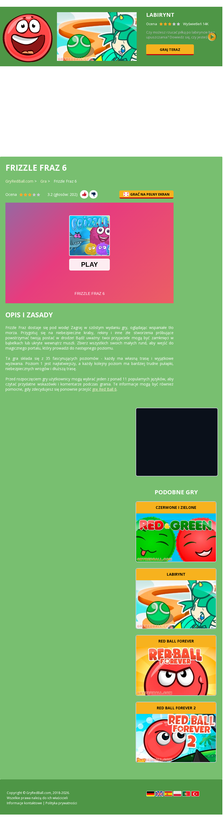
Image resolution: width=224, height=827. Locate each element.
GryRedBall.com (19, 181)
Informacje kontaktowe (24, 803)
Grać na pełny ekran (149, 194)
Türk (195, 793)
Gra (43, 181)
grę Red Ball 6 (104, 389)
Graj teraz (170, 49)
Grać (176, 536)
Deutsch (150, 793)
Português (186, 793)
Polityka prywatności (61, 803)
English (159, 793)
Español (168, 793)
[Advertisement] (111, 111)
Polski (177, 793)
